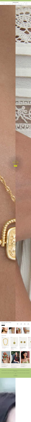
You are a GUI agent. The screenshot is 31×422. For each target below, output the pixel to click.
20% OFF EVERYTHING (5, 0)
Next (28, 341)
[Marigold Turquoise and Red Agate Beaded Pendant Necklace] (14, 341)
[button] (6, 4)
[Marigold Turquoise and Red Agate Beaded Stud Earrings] (23, 341)
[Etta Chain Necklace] (5, 341)
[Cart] (29, 2)
